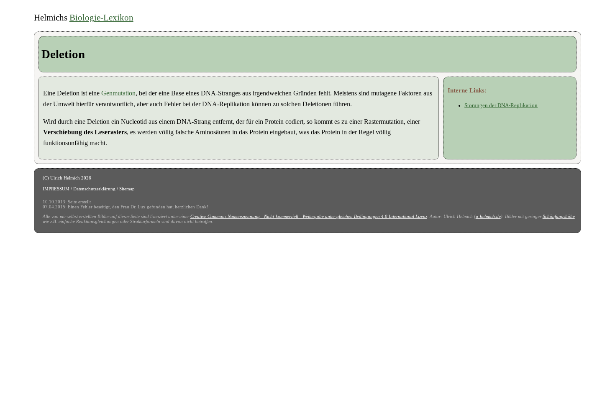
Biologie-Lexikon (101, 17)
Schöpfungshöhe (559, 216)
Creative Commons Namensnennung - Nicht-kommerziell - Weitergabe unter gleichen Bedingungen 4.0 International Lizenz (308, 216)
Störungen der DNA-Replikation (501, 105)
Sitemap (127, 188)
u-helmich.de (488, 216)
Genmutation (118, 93)
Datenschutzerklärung (94, 188)
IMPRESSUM (56, 188)
